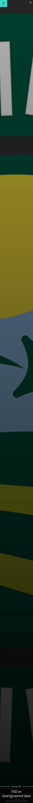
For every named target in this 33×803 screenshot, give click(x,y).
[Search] (31, 3)
